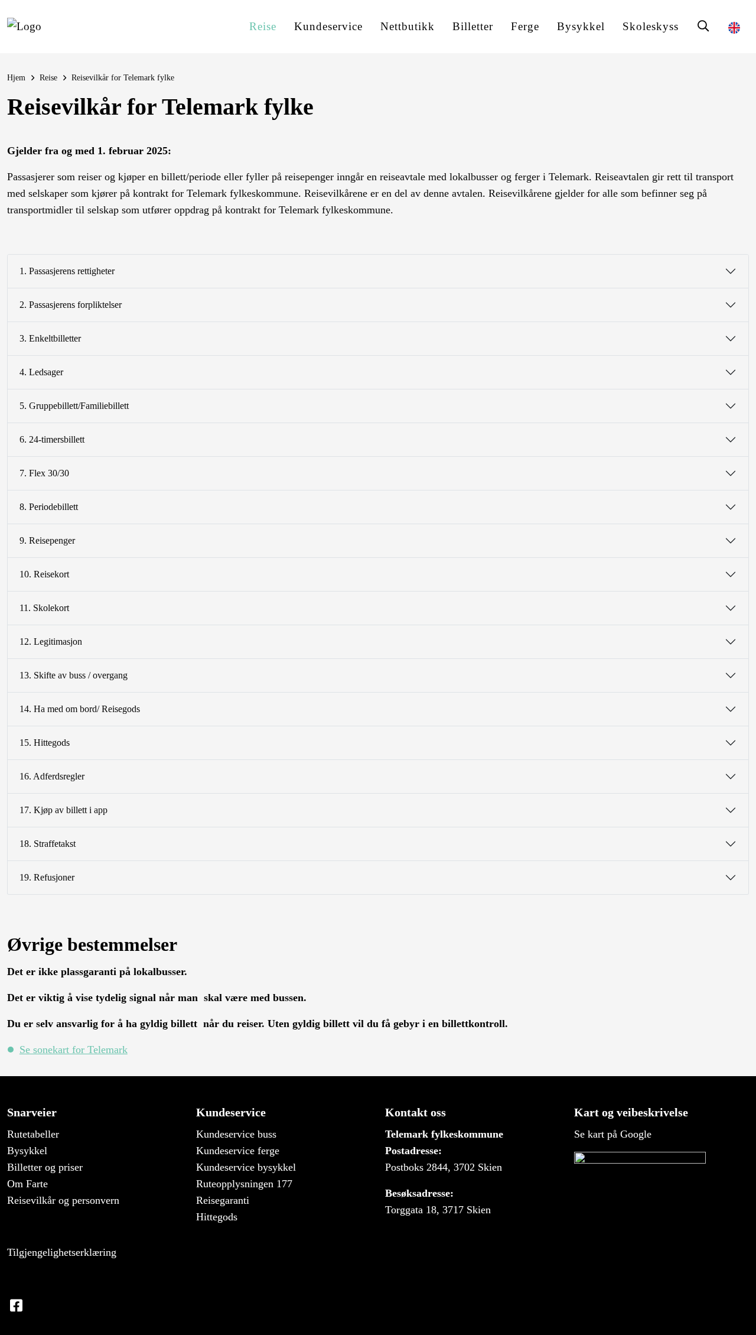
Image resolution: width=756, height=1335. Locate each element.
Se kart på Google (612, 1134)
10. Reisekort (44, 574)
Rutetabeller (33, 1134)
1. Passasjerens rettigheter (67, 271)
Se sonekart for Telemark (73, 1049)
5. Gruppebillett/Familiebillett (74, 406)
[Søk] (703, 26)
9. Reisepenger (47, 540)
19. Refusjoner (46, 877)
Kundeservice (328, 26)
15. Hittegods (44, 743)
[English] (734, 26)
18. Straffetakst (47, 844)
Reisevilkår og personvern (63, 1200)
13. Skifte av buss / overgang (73, 675)
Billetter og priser (45, 1167)
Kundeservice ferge (237, 1151)
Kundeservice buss (236, 1134)
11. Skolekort (44, 608)
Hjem (16, 77)
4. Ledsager (41, 372)
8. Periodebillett (48, 507)
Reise (262, 26)
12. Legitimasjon (50, 641)
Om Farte (27, 1184)
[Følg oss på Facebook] (16, 1306)
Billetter (472, 26)
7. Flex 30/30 (44, 473)
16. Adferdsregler (51, 776)
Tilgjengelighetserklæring (61, 1252)
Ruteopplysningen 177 (244, 1184)
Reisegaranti (222, 1200)
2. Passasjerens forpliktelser (70, 305)
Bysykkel (581, 26)
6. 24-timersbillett (51, 439)
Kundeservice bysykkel (246, 1167)
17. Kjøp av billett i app (63, 810)
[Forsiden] (24, 26)
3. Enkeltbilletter (50, 338)
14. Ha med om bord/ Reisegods (79, 709)
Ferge (525, 26)
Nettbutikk (407, 26)
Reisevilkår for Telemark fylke (122, 77)
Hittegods (216, 1217)
